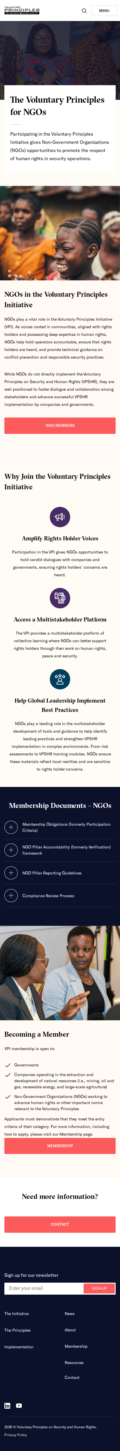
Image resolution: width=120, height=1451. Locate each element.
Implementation (18, 1346)
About (70, 1329)
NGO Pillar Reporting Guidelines (52, 872)
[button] (84, 10)
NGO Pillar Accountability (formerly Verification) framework (66, 849)
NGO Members (60, 425)
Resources (74, 1362)
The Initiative (16, 1313)
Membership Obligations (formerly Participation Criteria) (66, 827)
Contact (60, 1224)
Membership (60, 1145)
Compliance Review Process (48, 895)
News (70, 1313)
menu (104, 10)
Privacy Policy (15, 1435)
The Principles (17, 1330)
